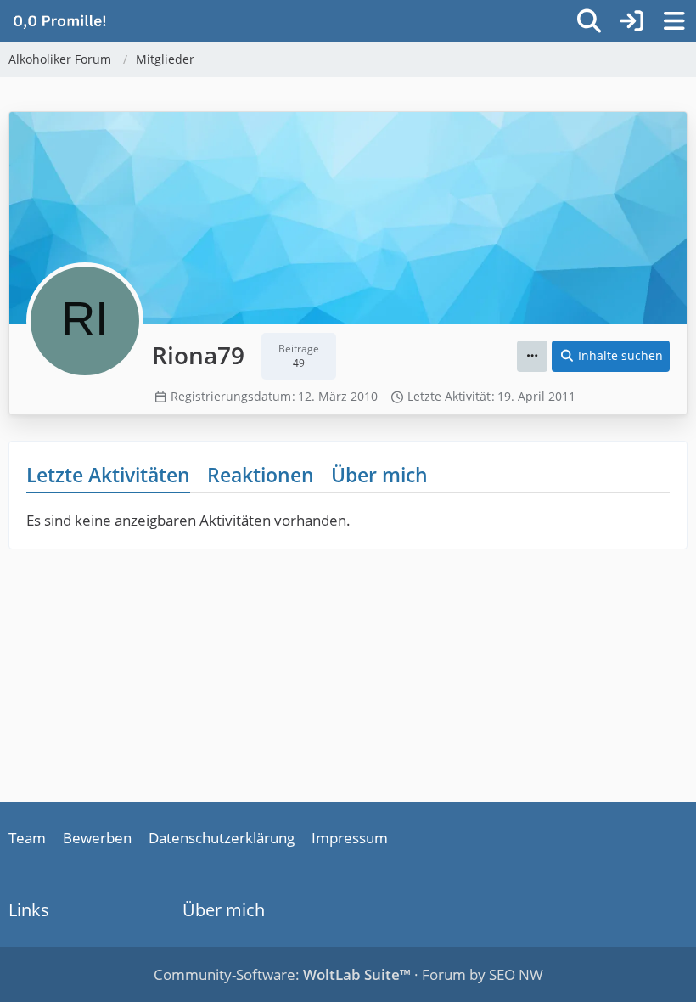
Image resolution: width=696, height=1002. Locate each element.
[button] (532, 356)
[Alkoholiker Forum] (59, 20)
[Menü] (674, 21)
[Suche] (589, 21)
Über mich (379, 474)
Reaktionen (260, 474)
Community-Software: (282, 974)
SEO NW (516, 974)
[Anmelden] (631, 21)
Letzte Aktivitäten (108, 474)
